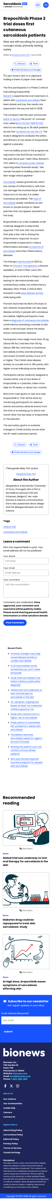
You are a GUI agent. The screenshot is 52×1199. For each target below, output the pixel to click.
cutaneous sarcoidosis (28, 100)
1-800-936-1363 (19, 1079)
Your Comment (11, 579)
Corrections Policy (13, 1134)
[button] (38, 5)
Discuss (21, 64)
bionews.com (20, 1073)
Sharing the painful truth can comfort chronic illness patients (26, 750)
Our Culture (9, 1099)
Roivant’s (8, 96)
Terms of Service (12, 1148)
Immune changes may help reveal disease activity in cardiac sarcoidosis (25, 657)
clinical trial (9, 526)
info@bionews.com (20, 1076)
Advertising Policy (12, 1130)
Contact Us (9, 1116)
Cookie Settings (11, 1152)
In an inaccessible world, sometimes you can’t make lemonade (25, 669)
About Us (8, 1093)
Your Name (9, 556)
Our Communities (12, 1103)
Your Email (9, 568)
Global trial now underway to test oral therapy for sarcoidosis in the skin (26, 693)
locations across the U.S (29, 131)
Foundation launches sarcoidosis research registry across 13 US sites (26, 738)
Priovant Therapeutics (25, 265)
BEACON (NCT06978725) (29, 123)
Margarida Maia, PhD (21, 55)
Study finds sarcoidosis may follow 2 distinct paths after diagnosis (25, 681)
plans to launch (11, 119)
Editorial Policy (11, 1139)
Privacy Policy (10, 1143)
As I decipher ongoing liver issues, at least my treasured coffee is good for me (26, 705)
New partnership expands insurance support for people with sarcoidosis (27, 762)
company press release (31, 163)
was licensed (24, 261)
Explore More (10, 1124)
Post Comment (15, 622)
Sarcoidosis (9, 182)
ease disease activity (32, 293)
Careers (7, 1112)
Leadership (9, 1108)
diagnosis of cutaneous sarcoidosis (30, 320)
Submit (8, 1031)
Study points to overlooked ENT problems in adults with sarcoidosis (26, 726)
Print (35, 64)
